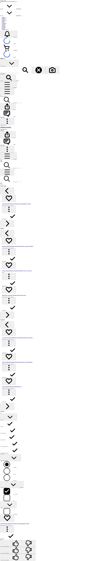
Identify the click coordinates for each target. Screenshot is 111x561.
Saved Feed (3, 22)
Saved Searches (4, 23)
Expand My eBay (18, 15)
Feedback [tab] (1, 161)
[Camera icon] (52, 70)
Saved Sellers (4, 24)
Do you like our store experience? (5, 546)
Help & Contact (14, 1)
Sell (0, 2)
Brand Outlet (10, 1)
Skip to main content (3, 0)
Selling (3, 21)
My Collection (4, 27)
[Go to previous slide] (7, 190)
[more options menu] (9, 209)
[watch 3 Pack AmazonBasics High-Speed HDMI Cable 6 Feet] (9, 381)
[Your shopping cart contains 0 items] (6, 50)
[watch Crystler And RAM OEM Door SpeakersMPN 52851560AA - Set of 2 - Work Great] (9, 265)
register (6, 1)
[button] (8, 77)
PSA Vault (3, 28)
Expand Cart (15, 50)
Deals (8, 1)
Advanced (17, 80)
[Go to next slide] (7, 223)
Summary (3, 17)
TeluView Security (2, 96)
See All (1, 539)
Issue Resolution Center (5, 29)
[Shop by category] (7, 91)
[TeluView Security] (0, 95)
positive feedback (3, 129)
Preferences (3, 26)
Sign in (3, 1)
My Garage (3, 25)
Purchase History (4, 20)
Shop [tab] (1, 182)
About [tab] (1, 160)
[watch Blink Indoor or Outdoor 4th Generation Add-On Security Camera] (9, 289)
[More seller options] (7, 121)
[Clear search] (38, 70)
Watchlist (3, 19)
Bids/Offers (3, 18)
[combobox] (9, 73)
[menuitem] (56, 216)
